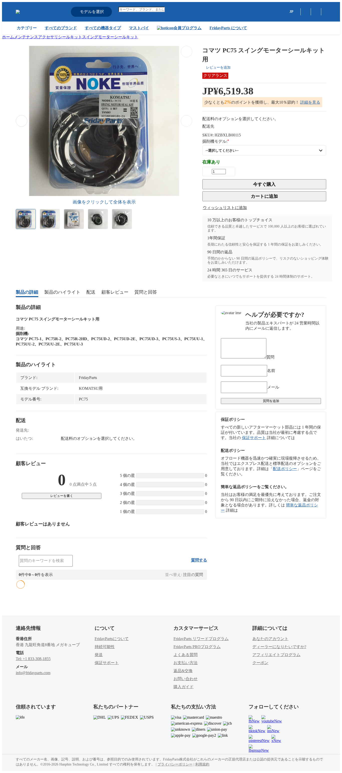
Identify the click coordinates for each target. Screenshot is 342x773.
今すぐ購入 (264, 184)
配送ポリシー (285, 469)
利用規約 (202, 764)
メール (273, 387)
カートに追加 (264, 196)
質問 (270, 357)
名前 (271, 370)
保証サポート (254, 438)
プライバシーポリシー (175, 764)
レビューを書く (61, 496)
